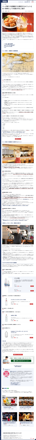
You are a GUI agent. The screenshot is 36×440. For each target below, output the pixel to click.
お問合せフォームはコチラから (18, 354)
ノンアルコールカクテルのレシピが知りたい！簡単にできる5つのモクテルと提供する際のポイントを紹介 (9, 423)
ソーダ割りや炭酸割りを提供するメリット (9, 44)
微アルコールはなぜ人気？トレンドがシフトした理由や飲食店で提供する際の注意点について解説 (26, 422)
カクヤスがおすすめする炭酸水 (8, 46)
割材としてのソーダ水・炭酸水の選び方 (9, 45)
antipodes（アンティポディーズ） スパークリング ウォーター (19, 332)
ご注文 (31, 290)
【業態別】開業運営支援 (18, 366)
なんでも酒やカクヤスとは (14, 383)
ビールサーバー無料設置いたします (15, 384)
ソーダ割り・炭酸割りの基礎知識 (8, 43)
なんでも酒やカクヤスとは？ (17, 365)
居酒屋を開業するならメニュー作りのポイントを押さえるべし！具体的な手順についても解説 (15, 220)
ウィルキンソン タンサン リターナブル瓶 (18, 299)
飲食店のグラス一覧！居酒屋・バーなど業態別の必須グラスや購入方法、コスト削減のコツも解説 (15, 205)
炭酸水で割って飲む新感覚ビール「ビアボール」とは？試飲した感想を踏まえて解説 (13, 132)
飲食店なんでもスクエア (13, 371)
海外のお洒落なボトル (26, 199)
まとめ (5, 47)
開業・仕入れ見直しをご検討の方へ (15, 382)
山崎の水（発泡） (14, 315)
